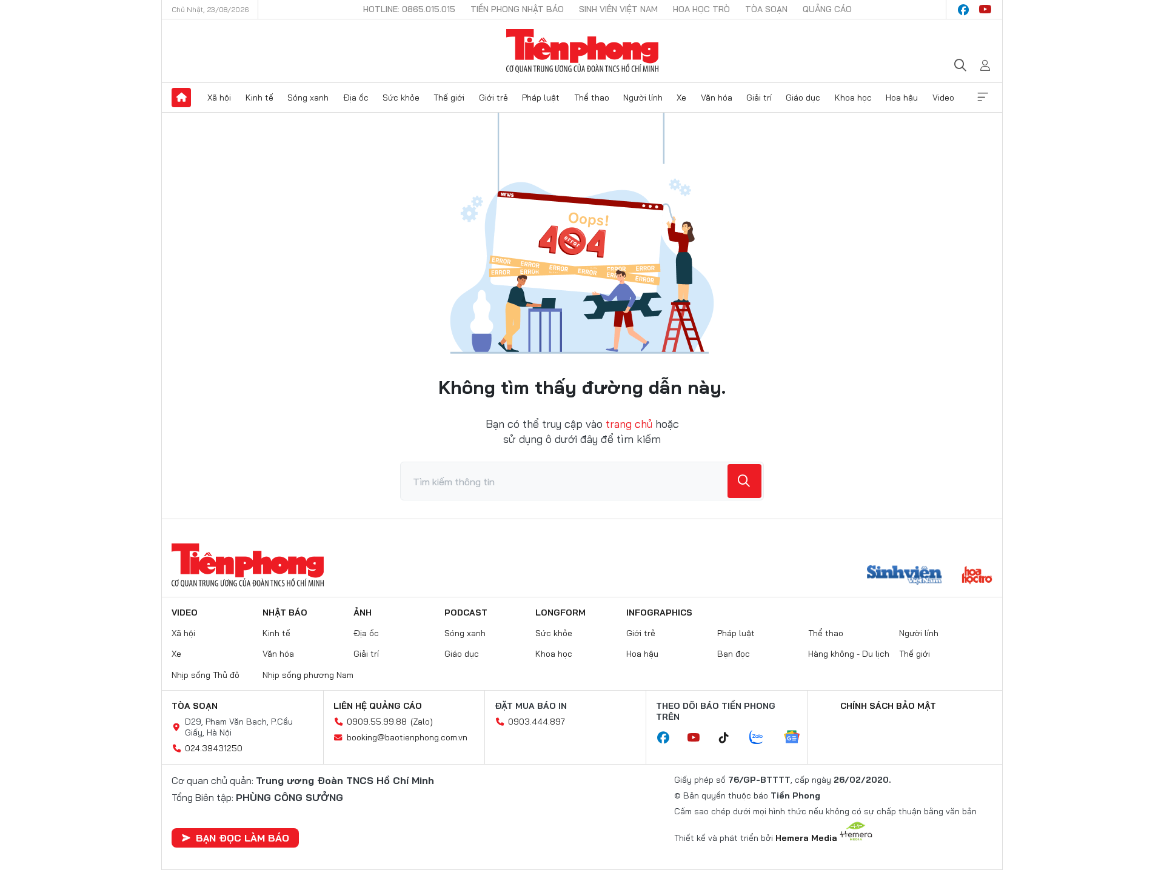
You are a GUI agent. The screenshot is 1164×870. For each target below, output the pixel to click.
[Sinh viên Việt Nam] (904, 576)
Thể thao (591, 97)
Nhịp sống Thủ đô (205, 674)
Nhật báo (285, 612)
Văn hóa (716, 97)
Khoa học (853, 97)
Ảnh (362, 612)
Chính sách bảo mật (888, 705)
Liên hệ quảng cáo (377, 705)
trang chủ (629, 424)
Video (943, 97)
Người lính (643, 97)
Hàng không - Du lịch (848, 653)
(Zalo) (421, 721)
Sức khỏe (401, 97)
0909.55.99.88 (377, 721)
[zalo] (762, 738)
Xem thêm (982, 97)
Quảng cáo (827, 9)
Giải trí (759, 97)
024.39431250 (213, 748)
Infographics (659, 612)
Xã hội (219, 97)
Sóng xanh (308, 97)
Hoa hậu (902, 97)
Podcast (465, 612)
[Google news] (798, 738)
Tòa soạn (766, 9)
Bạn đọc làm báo (242, 838)
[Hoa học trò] (977, 576)
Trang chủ (181, 97)
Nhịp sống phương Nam (308, 674)
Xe (681, 97)
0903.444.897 (536, 721)
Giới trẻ (493, 97)
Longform (560, 612)
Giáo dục (803, 97)
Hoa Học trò (701, 9)
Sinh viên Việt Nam (618, 9)
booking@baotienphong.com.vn (407, 737)
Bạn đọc (733, 653)
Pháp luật (541, 97)
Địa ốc (356, 97)
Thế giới (448, 97)
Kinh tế (259, 97)
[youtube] (985, 9)
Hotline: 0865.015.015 (409, 9)
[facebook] (963, 9)
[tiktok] (730, 738)
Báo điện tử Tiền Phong (582, 51)
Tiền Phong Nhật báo (517, 9)
